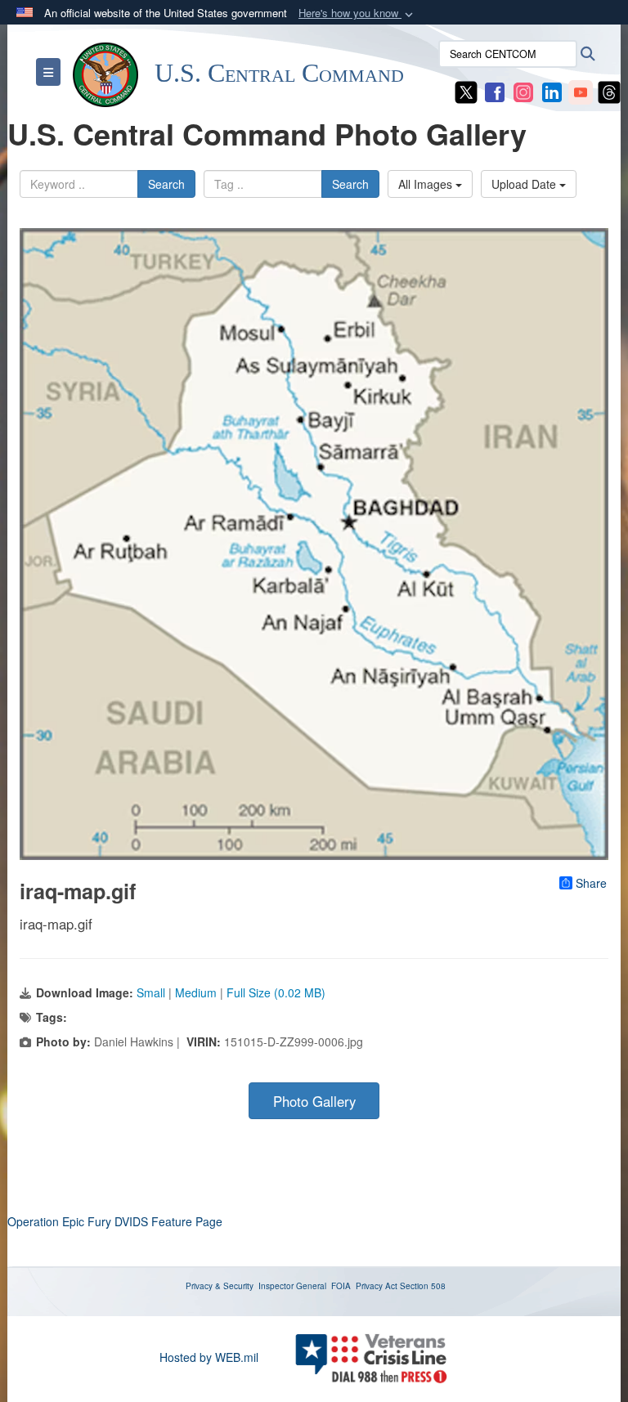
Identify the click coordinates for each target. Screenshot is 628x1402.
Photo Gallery (314, 1101)
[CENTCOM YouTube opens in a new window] (580, 91)
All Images (426, 184)
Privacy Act (376, 1286)
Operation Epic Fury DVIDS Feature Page (114, 1221)
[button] (357, 13)
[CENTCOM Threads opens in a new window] (609, 91)
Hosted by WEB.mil (208, 1357)
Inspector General (292, 1286)
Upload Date (525, 184)
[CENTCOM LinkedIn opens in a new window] (552, 91)
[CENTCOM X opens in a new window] (466, 91)
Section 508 (423, 1286)
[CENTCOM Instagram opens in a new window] (523, 91)
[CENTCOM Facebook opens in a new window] (495, 91)
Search (166, 184)
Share (591, 882)
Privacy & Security (219, 1286)
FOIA (341, 1286)
